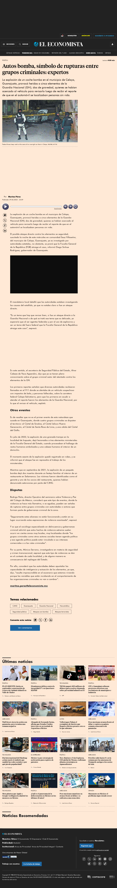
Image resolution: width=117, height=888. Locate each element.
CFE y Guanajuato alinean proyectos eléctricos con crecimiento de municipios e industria (100, 689)
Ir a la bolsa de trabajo (32, 864)
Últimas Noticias (13, 53)
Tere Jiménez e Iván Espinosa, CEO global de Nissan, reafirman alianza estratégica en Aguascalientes (73, 761)
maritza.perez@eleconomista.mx (29, 585)
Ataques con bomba (40, 612)
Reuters (92, 767)
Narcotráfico (64, 606)
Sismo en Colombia (41, 53)
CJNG (15, 606)
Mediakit (16, 843)
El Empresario (35, 755)
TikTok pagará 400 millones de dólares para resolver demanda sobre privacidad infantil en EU (72, 688)
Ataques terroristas (62, 612)
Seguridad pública (20, 612)
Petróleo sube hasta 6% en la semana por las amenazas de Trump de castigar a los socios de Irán (100, 761)
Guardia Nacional (46, 606)
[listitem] (5, 206)
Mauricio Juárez (66, 731)
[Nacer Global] (9, 857)
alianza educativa (76, 53)
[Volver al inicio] (37, 834)
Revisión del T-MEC (59, 53)
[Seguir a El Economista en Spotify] (105, 859)
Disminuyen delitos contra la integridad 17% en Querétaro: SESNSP (43, 688)
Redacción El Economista (39, 803)
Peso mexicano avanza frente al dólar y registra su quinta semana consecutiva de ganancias (101, 725)
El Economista (23, 839)
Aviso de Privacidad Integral (43, 847)
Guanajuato (28, 606)
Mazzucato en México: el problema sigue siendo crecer (100, 795)
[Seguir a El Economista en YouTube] (99, 859)
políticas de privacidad (102, 850)
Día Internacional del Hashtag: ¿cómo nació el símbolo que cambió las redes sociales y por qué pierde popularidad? (15, 761)
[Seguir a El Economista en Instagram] (110, 859)
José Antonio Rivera (10, 731)
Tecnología (64, 683)
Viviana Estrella (37, 767)
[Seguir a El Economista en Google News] (94, 863)
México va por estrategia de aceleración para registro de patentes (42, 760)
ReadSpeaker (58, 208)
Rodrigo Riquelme (9, 803)
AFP (63, 695)
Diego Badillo (36, 731)
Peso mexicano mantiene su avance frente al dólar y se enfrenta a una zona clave (71, 796)
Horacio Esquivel (95, 803)
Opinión (91, 790)
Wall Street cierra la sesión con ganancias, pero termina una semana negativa (14, 724)
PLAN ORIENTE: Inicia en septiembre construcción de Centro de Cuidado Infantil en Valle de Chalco (14, 689)
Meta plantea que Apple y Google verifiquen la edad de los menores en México (15, 796)
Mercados (6, 719)
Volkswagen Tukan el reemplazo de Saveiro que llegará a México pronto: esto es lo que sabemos (72, 725)
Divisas (108, 53)
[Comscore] (96, 877)
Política (5, 60)
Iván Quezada (8, 767)
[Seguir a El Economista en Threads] (99, 863)
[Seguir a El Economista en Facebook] (84, 859)
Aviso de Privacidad (23, 847)
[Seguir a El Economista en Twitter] (89, 859)
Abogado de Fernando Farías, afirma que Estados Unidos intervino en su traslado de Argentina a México (43, 725)
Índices (100, 53)
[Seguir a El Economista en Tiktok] (105, 863)
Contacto (59, 847)
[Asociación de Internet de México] (112, 877)
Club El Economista (50, 839)
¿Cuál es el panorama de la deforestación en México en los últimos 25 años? (43, 796)
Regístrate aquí (86, 846)
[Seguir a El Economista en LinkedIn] (94, 859)
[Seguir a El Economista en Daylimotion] (89, 863)
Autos (62, 719)
